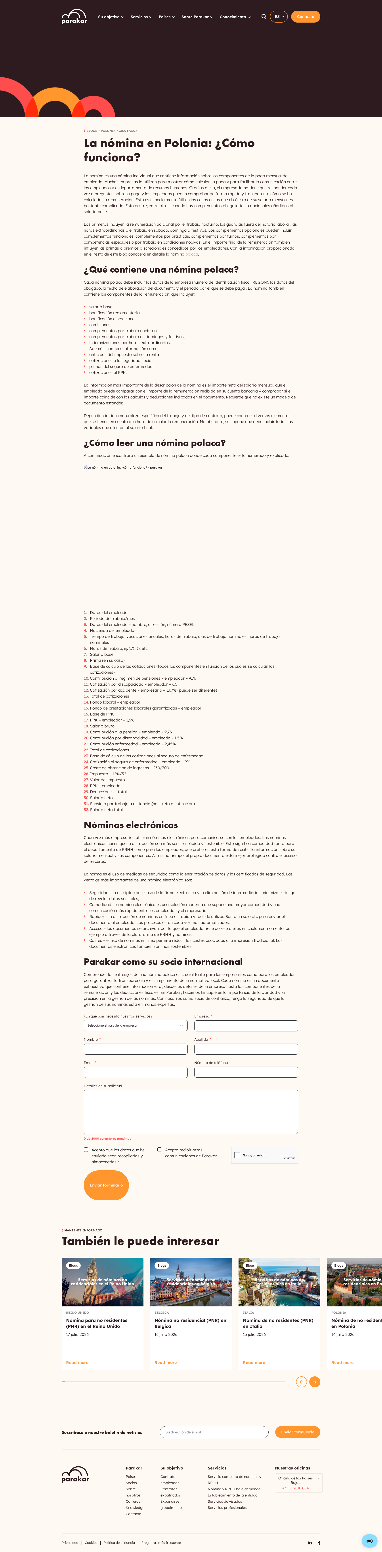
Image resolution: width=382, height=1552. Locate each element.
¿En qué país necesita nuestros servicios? (118, 1016)
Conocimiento (233, 17)
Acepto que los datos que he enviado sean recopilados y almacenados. (118, 1155)
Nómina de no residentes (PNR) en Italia (279, 1314)
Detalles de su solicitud (103, 1086)
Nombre (91, 1039)
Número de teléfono (211, 1062)
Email (88, 1063)
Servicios (139, 17)
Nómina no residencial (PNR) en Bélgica (191, 1314)
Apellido (201, 1039)
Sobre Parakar (195, 17)
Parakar (74, 16)
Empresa (201, 1016)
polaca (191, 254)
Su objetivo (109, 17)
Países (164, 17)
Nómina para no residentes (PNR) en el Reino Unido (102, 1314)
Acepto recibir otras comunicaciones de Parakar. (191, 1152)
